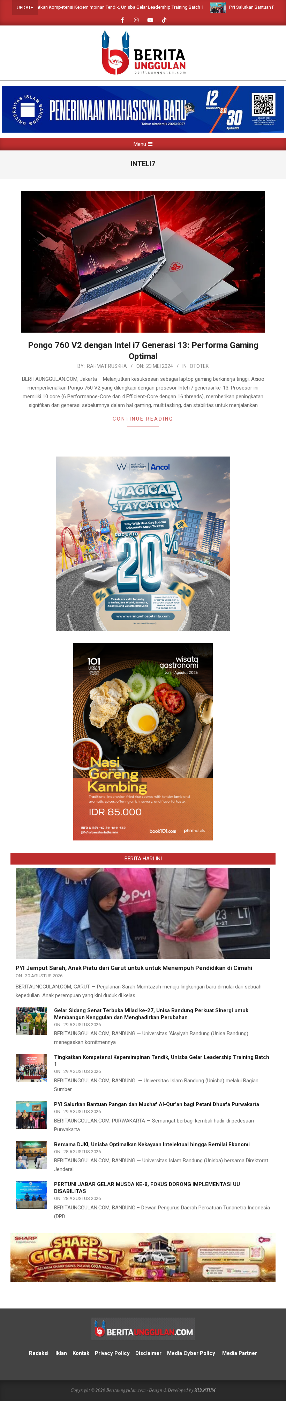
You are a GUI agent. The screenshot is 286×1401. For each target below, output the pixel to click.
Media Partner (239, 1353)
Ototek (199, 366)
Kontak (81, 1353)
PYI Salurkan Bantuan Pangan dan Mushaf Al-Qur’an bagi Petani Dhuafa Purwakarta (156, 1104)
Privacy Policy (113, 1353)
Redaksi (38, 1353)
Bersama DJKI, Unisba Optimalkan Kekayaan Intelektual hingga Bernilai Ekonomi (152, 1144)
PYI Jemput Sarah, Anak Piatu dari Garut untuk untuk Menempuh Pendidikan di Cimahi (134, 967)
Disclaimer (148, 1353)
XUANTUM (205, 1390)
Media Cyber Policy (191, 1353)
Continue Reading (143, 419)
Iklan (61, 1353)
